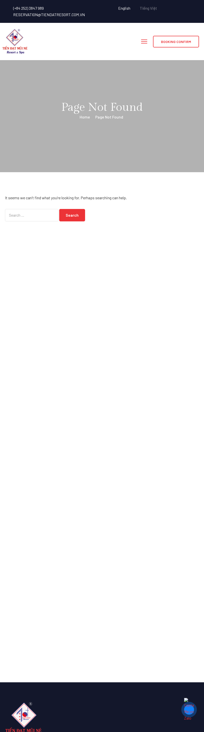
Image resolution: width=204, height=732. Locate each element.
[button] (176, 41)
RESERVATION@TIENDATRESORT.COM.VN (49, 14)
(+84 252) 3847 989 (28, 8)
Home (85, 117)
